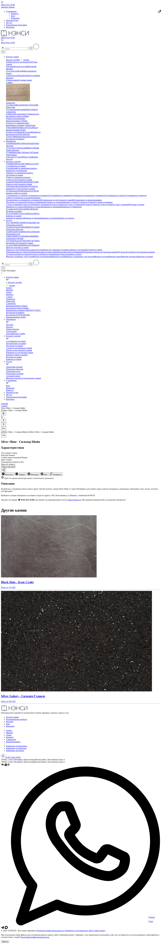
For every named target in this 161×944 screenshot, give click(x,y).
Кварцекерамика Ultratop (16, 306)
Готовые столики (137, 204)
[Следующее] (3, 424)
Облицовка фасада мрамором (70, 252)
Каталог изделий (13, 161)
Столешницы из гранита (16, 195)
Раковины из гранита (15, 207)
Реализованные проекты (16, 719)
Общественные (12, 329)
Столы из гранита (91, 204)
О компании (11, 11)
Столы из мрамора (14, 204)
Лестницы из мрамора (34, 202)
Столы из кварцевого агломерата (36, 204)
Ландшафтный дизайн (15, 334)
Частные (9, 325)
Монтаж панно (114, 256)
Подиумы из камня (94, 250)
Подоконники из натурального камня (57, 200)
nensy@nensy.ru (74, 500)
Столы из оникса (106, 204)
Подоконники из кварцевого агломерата (23, 200)
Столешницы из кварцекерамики (26, 198)
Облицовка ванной (14, 367)
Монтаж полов (58, 256)
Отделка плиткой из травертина (44, 254)
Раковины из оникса (33, 207)
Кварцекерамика (13, 742)
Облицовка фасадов (14, 369)
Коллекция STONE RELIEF (18, 315)
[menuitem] (7, 474)
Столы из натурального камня (19, 348)
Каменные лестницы (15, 750)
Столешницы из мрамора (60, 195)
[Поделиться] (3, 470)
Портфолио (11, 141)
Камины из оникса (49, 218)
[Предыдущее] (3, 420)
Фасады (9, 327)
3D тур (9, 395)
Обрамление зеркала (28, 250)
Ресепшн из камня (14, 357)
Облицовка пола (13, 371)
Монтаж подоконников (42, 256)
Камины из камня (13, 359)
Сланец (9, 297)
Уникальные (11, 331)
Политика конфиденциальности (50, 931)
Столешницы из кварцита (38, 195)
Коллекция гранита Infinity (17, 308)
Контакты (10, 27)
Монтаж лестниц (101, 256)
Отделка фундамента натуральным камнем (136, 252)
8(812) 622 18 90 (8, 5)
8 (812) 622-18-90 (13, 757)
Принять (5, 942)
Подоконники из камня (16, 343)
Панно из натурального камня (19, 350)
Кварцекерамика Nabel (16, 317)
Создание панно (13, 376)
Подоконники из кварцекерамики (87, 200)
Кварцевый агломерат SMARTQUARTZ (23, 310)
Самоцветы (11, 303)
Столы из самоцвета (75, 204)
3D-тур (9, 23)
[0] (158, 12)
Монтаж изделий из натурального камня (23, 378)
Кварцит (9, 294)
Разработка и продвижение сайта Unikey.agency (85, 931)
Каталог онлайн (13, 60)
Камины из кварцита (15, 218)
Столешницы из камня (16, 341)
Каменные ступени (69, 202)
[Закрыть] (3, 414)
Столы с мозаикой (122, 204)
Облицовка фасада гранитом (18, 252)
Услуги (9, 220)
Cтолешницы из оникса (115, 195)
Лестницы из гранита (15, 202)
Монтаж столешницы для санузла (79, 256)
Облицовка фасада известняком (44, 252)
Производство (12, 20)
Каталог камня (12, 57)
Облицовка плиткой (14, 374)
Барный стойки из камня (16, 355)
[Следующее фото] (3, 435)
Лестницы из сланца (52, 202)
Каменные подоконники (16, 746)
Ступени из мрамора (104, 202)
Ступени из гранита (86, 202)
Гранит (9, 288)
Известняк (10, 301)
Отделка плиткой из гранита (18, 254)
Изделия (9, 722)
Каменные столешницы (16, 748)
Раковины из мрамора (51, 207)
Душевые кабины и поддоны (73, 250)
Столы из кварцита (58, 204)
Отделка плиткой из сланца (70, 254)
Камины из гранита (65, 218)
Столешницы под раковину (49, 250)
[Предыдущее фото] (3, 429)
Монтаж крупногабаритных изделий (137, 256)
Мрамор (9, 290)
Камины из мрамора (32, 218)
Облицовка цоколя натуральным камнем (100, 252)
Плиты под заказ (8, 467)
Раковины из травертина (71, 207)
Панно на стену (12, 250)
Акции (12, 285)
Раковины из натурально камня (19, 352)
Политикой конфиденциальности (35, 937)
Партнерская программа (16, 25)
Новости (14, 14)
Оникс (9, 292)
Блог (13, 16)
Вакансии (15, 18)
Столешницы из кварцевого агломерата (88, 195)
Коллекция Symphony (15, 313)
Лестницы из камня (14, 346)
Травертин (10, 299)
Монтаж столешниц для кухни (19, 256)
